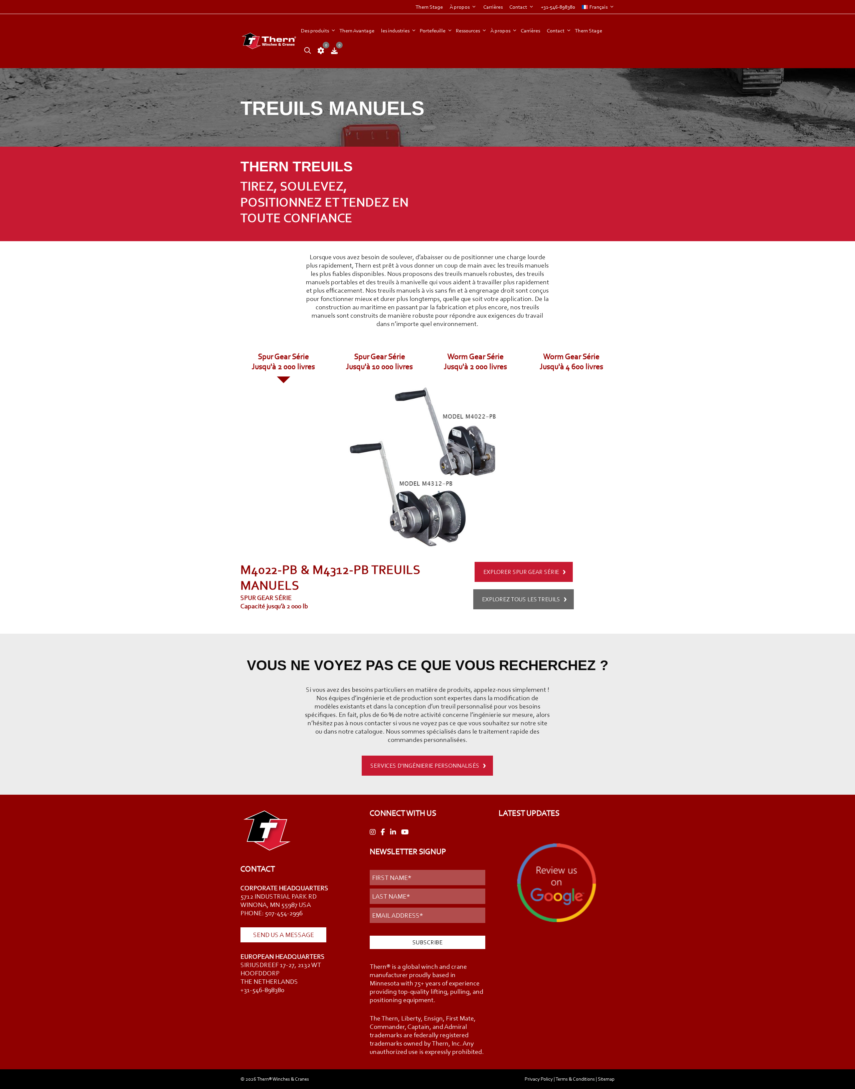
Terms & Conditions (575, 1079)
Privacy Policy (539, 1079)
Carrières (493, 7)
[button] (306, 51)
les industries (395, 30)
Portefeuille (433, 30)
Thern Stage (429, 7)
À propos (460, 7)
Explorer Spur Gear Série (521, 572)
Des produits (315, 30)
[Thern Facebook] (383, 832)
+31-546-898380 (558, 7)
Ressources (468, 30)
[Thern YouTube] (405, 832)
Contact (518, 7)
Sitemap (606, 1079)
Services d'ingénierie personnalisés (424, 765)
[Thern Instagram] (373, 832)
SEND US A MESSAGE (283, 935)
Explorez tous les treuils (521, 599)
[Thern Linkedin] (393, 832)
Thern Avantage (356, 30)
